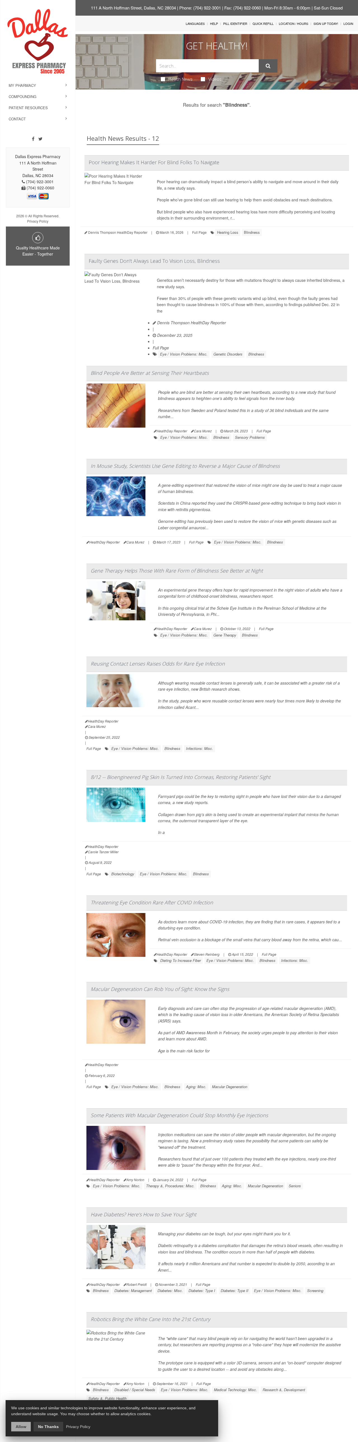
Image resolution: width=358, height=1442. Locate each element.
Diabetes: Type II (234, 1290)
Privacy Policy (37, 221)
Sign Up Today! (326, 23)
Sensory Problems (250, 437)
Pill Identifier (235, 23)
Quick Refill (263, 23)
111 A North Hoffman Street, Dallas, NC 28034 (133, 8)
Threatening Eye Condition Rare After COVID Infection (152, 902)
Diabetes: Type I (202, 1290)
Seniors (295, 1185)
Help (214, 23)
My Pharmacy (22, 85)
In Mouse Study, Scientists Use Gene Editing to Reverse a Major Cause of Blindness (185, 466)
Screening (315, 1290)
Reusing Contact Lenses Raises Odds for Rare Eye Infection (158, 663)
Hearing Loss (227, 232)
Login (348, 23)
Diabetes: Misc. (170, 1290)
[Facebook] (33, 139)
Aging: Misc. (196, 1086)
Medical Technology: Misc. (235, 1389)
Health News (180, 79)
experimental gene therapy (187, 590)
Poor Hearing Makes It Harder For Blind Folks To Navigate (154, 162)
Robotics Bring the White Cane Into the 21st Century (150, 1319)
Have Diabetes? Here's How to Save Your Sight (143, 1214)
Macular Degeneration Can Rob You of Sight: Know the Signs (160, 989)
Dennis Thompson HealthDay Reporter (191, 322)
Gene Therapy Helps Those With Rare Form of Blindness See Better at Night (177, 570)
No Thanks (48, 1426)
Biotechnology (122, 873)
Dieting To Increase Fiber (180, 960)
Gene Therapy (224, 635)
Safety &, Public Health (107, 1398)
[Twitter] (40, 139)
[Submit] (268, 66)
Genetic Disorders (227, 354)
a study (257, 410)
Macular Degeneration (229, 1086)
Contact (17, 118)
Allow (21, 1426)
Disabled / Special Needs (134, 1389)
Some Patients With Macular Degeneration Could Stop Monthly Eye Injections (179, 1115)
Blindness (252, 232)
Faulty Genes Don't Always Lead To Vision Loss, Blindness (154, 261)
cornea (164, 820)
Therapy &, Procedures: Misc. (170, 1185)
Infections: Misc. (199, 748)
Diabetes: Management (133, 1290)
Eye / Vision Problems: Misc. (184, 354)
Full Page (199, 232)
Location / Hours (293, 23)
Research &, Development (284, 1389)
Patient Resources (28, 107)
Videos (215, 79)
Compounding (22, 96)
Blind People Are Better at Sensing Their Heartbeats (150, 373)
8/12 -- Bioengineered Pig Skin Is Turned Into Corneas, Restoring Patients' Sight (180, 777)
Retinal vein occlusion (177, 939)
